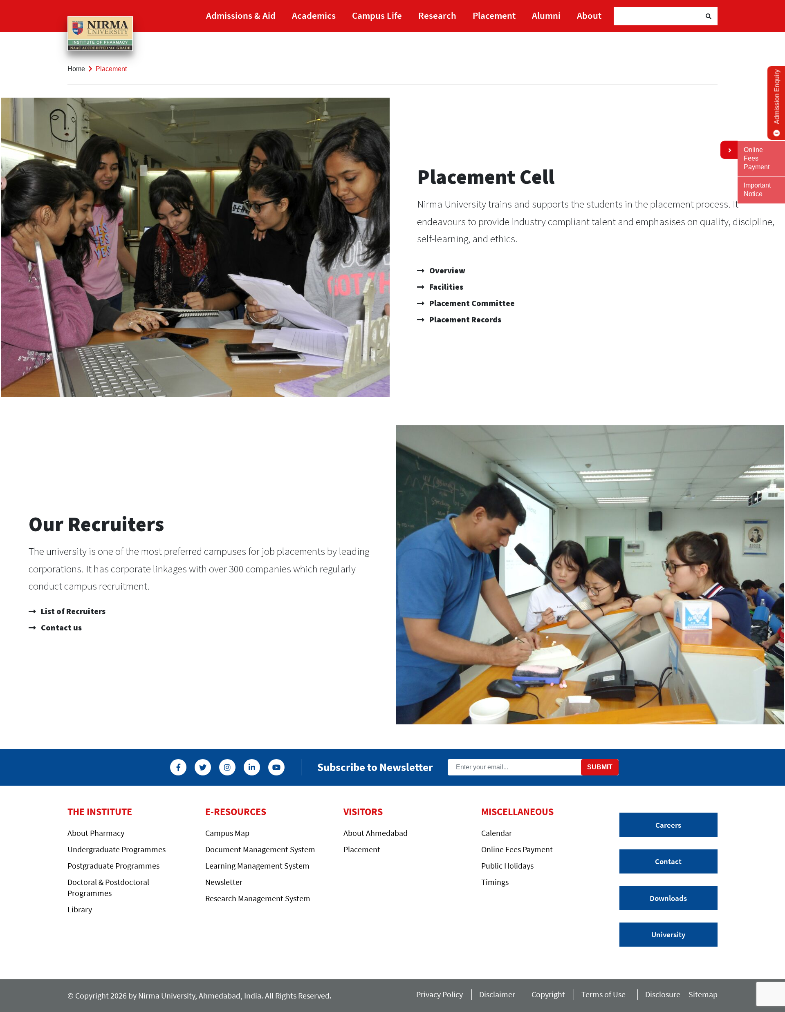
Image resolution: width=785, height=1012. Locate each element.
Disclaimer (497, 994)
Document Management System (260, 849)
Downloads (668, 898)
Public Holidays (507, 865)
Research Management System (257, 898)
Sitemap (703, 994)
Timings (495, 882)
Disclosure (662, 994)
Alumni (546, 15)
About (589, 15)
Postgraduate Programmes (113, 865)
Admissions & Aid (241, 15)
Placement (494, 15)
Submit (599, 767)
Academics (314, 15)
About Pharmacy (95, 833)
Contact (668, 861)
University (668, 934)
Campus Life (377, 15)
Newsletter (223, 882)
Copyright (548, 994)
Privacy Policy (439, 994)
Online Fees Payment (517, 849)
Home (76, 68)
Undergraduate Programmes (116, 849)
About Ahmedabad (375, 833)
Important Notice (757, 189)
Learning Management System (257, 865)
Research (437, 15)
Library (79, 909)
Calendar (496, 833)
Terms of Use (605, 994)
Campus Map (227, 833)
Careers (668, 825)
